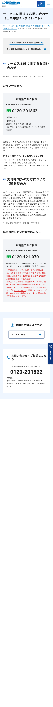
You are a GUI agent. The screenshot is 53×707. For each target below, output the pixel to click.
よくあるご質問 (18, 334)
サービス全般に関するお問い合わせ (25, 42)
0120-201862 (24, 111)
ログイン (41, 5)
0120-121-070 (25, 257)
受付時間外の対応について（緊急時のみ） (25, 49)
